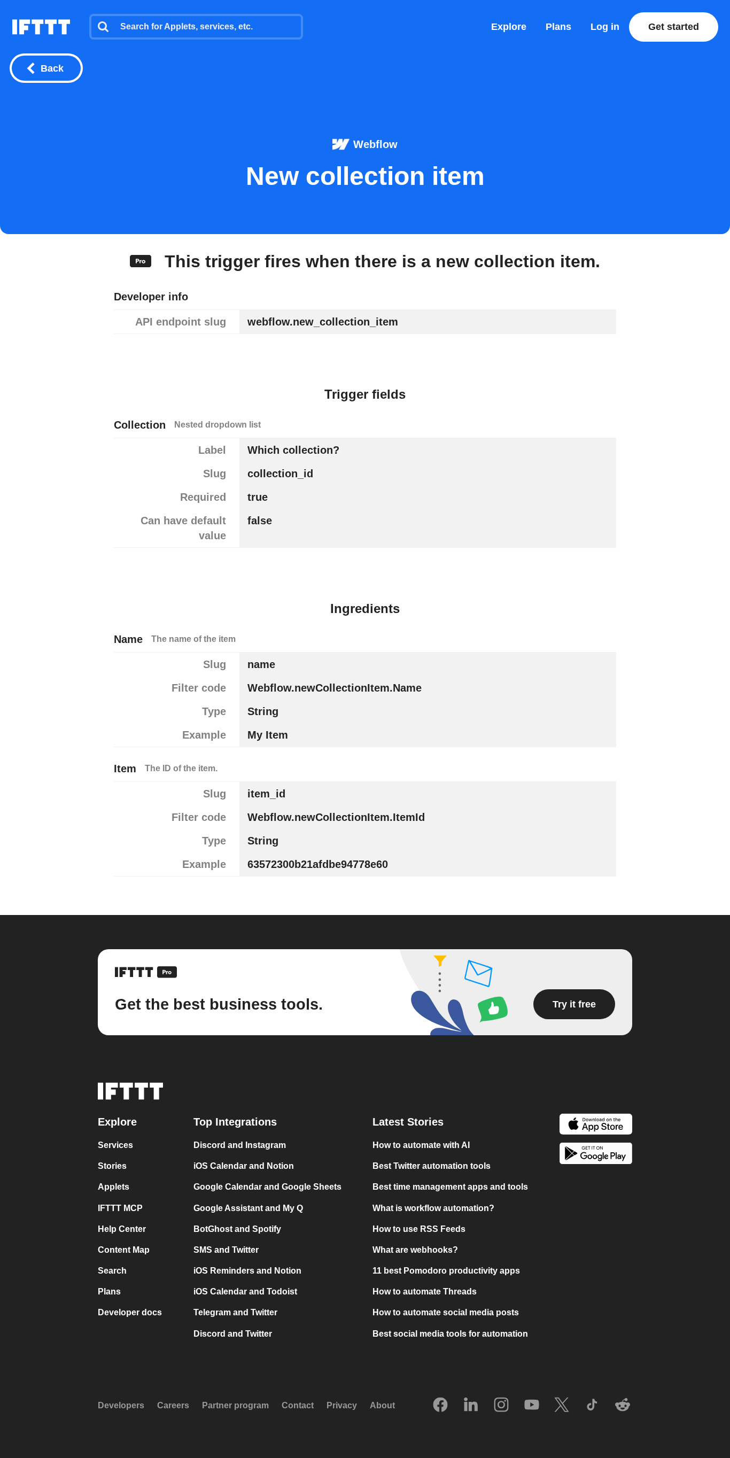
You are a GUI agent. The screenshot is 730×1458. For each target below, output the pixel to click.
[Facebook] (440, 1405)
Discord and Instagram (239, 1145)
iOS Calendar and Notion (243, 1166)
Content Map (124, 1249)
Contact (298, 1405)
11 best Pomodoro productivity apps (446, 1270)
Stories (112, 1166)
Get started (673, 26)
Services (115, 1145)
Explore (508, 27)
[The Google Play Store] (596, 1155)
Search (112, 1270)
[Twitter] (561, 1405)
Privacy (342, 1405)
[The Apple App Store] (596, 1125)
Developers (121, 1405)
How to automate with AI (421, 1145)
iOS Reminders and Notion (247, 1270)
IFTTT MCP (120, 1208)
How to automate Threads (424, 1291)
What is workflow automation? (433, 1208)
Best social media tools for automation (450, 1333)
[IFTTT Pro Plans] (140, 262)
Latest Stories (408, 1122)
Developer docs (130, 1312)
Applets (113, 1187)
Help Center (122, 1229)
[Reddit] (622, 1405)
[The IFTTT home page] (41, 27)
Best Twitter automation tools (431, 1166)
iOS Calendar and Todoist (245, 1291)
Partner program (235, 1405)
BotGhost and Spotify (237, 1229)
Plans (558, 27)
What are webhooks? (415, 1249)
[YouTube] (531, 1405)
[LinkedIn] (470, 1405)
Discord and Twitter (232, 1333)
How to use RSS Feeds (418, 1229)
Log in (605, 27)
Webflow (375, 144)
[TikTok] (592, 1405)
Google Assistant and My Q (248, 1208)
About (382, 1405)
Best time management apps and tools (450, 1187)
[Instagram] (501, 1405)
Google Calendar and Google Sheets (267, 1187)
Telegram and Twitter (235, 1312)
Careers (173, 1405)
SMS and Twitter (226, 1249)
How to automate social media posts (445, 1312)
